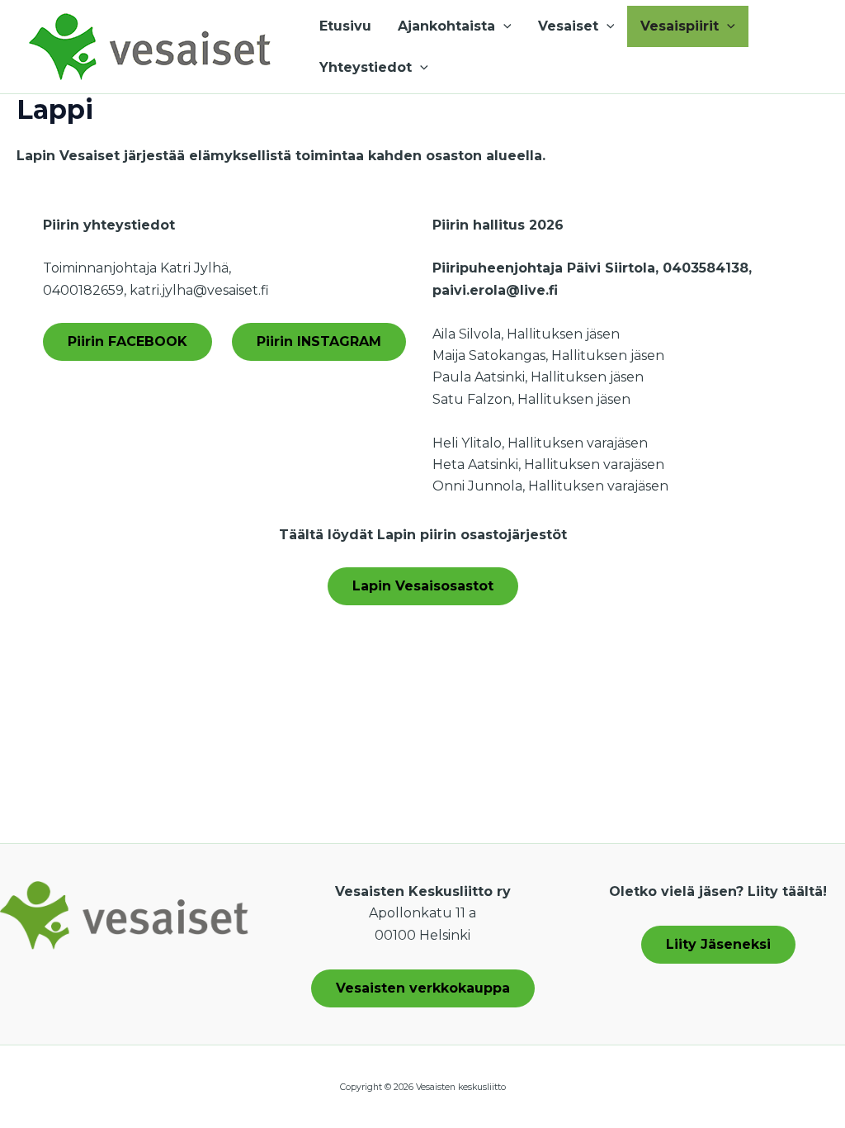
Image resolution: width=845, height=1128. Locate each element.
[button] (503, 26)
